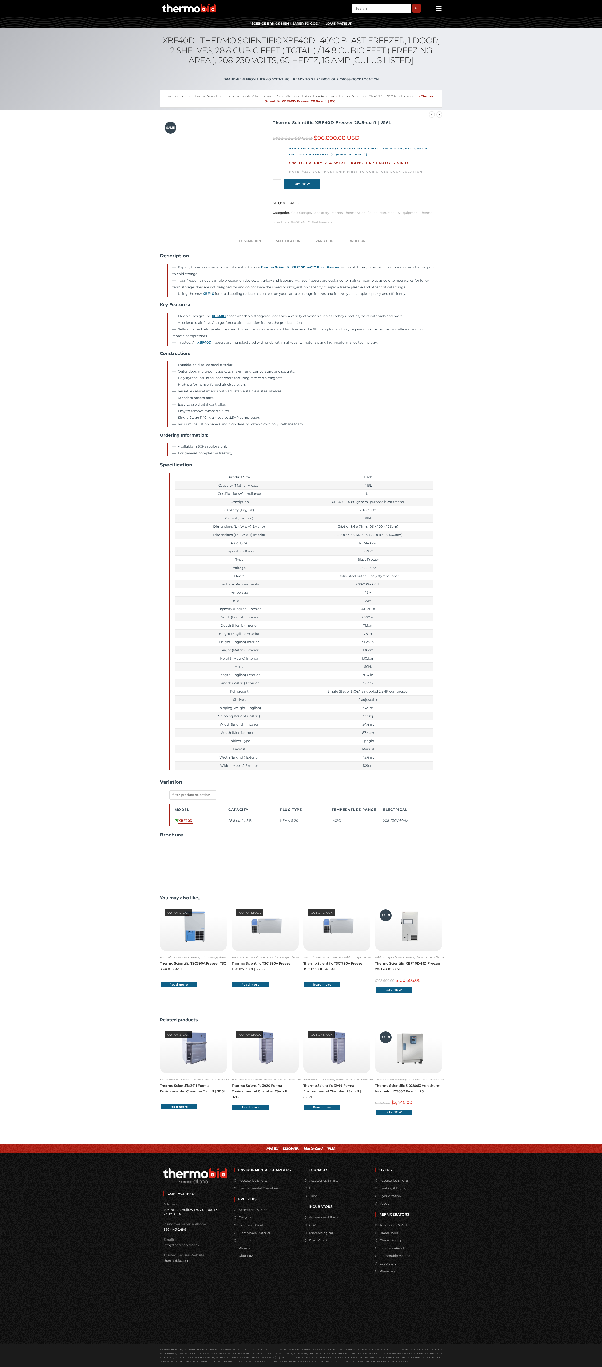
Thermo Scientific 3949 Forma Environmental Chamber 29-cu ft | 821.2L (332, 1091)
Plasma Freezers (403, 957)
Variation (325, 241)
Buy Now (301, 184)
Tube (313, 1196)
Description (250, 241)
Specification (288, 241)
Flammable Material (254, 1233)
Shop (185, 96)
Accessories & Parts (253, 1180)
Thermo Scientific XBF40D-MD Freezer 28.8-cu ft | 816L (407, 966)
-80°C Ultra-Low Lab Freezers (179, 957)
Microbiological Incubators (408, 1079)
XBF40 (208, 294)
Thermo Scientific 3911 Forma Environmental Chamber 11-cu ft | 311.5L (193, 1088)
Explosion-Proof (251, 1225)
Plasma (244, 1248)
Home (173, 96)
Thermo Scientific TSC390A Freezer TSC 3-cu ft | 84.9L (193, 966)
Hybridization (390, 1196)
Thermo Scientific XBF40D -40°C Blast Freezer (300, 267)
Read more (179, 984)
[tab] (250, 241)
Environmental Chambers (175, 1079)
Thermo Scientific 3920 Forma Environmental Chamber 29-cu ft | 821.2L (260, 1091)
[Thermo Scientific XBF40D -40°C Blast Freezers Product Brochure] (177, 860)
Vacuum (386, 1203)
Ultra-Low (246, 1255)
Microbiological (321, 1233)
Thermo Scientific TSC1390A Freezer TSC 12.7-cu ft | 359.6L (262, 966)
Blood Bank (389, 1233)
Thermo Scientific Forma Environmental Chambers (224, 1079)
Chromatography (393, 1240)
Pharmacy (388, 1271)
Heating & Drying (393, 1188)
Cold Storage (288, 96)
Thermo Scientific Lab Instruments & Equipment (233, 96)
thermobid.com (176, 1260)
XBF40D (219, 316)
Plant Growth (319, 1240)
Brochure (358, 241)
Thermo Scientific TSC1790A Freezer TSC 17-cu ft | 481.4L (333, 966)
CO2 (312, 1225)
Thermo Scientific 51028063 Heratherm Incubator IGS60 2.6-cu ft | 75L (407, 1088)
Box (312, 1188)
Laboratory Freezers (318, 96)
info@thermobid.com (181, 1245)
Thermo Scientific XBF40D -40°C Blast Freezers (378, 96)
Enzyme (245, 1217)
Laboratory (247, 1240)
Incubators (382, 1079)
